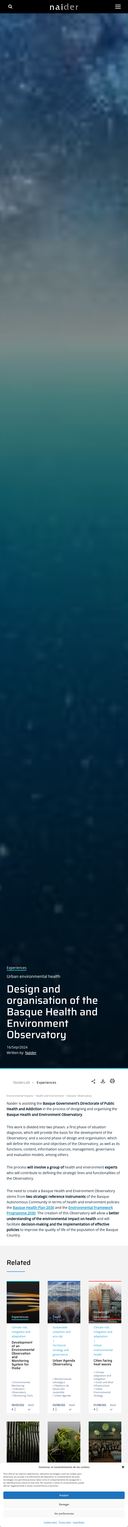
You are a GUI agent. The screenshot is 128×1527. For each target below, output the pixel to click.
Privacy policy (65, 1522)
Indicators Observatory (19, 1390)
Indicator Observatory (79, 1095)
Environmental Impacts (20, 1095)
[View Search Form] (10, 6)
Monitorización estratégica (62, 1380)
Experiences (46, 1082)
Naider (30, 1052)
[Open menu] (118, 6)
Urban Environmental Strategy (102, 1392)
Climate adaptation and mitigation (102, 1375)
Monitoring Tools (23, 1395)
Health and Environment (50, 1095)
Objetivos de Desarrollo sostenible (61, 1389)
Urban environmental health (33, 976)
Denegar (64, 1504)
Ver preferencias (64, 1513)
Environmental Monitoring (21, 1383)
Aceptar (64, 1495)
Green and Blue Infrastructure (103, 1383)
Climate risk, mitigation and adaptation (21, 1331)
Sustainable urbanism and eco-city (61, 1331)
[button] (123, 1467)
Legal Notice (78, 1522)
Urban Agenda (62, 1395)
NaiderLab (21, 1082)
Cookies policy (50, 1522)
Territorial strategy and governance (61, 1349)
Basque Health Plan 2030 (33, 1207)
